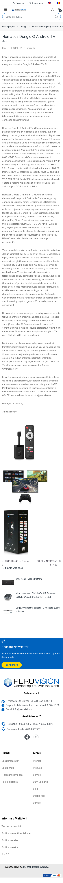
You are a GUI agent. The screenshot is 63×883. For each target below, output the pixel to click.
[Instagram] (36, 737)
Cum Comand (40, 781)
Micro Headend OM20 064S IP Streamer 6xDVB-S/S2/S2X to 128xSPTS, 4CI (36, 595)
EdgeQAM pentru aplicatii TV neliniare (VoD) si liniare (38, 609)
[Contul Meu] (52, 9)
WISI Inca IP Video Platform (29, 579)
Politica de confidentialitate (16, 833)
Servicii (37, 774)
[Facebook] (27, 737)
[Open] (5, 9)
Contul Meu (37, 3)
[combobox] (27, 16)
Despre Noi (39, 795)
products (31, 48)
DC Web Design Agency (35, 867)
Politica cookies (10, 840)
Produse (20, 3)
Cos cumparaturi (10, 760)
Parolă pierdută (10, 781)
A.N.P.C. (6, 854)
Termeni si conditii (11, 826)
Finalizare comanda (12, 774)
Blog (23, 26)
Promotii (37, 760)
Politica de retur (10, 847)
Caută (56, 16)
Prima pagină (8, 26)
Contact (37, 802)
